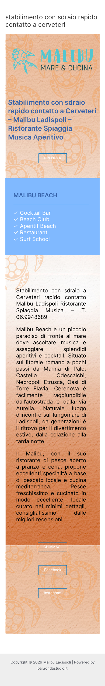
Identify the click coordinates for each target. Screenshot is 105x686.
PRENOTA (52, 158)
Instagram (52, 593)
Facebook (52, 570)
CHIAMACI (52, 547)
